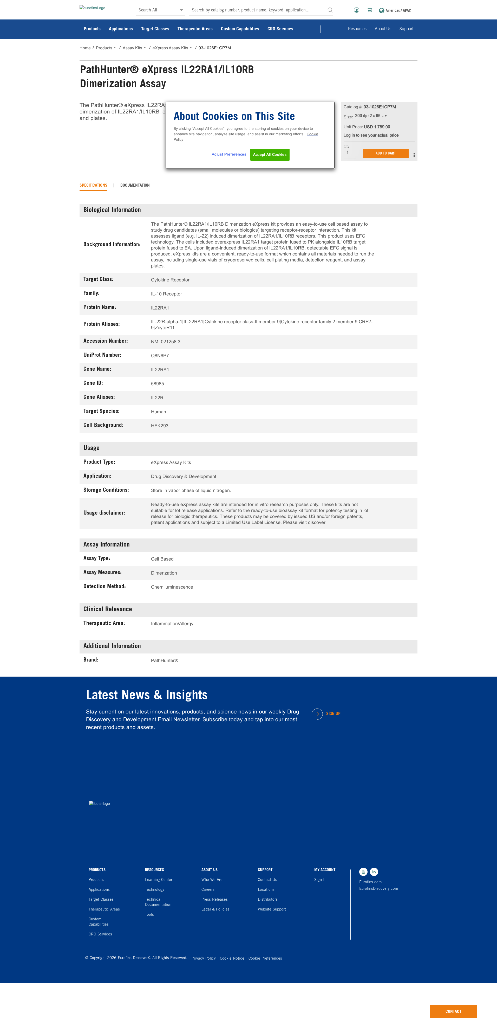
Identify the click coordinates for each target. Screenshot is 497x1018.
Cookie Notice (232, 959)
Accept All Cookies (270, 154)
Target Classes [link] (155, 29)
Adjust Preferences (229, 154)
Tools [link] (149, 915)
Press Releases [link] (214, 900)
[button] (330, 9)
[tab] (93, 185)
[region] (250, 135)
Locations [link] (266, 890)
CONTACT (453, 1012)
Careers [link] (207, 890)
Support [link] (406, 29)
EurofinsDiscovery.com (377, 889)
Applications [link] (121, 29)
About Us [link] (383, 29)
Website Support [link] (272, 910)
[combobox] (261, 10)
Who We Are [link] (212, 880)
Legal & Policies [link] (215, 910)
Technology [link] (154, 890)
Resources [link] (357, 29)
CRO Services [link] (280, 29)
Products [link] (92, 29)
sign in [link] (320, 880)
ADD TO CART (386, 154)
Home (85, 48)
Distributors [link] (268, 900)
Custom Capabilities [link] (240, 29)
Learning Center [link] (158, 880)
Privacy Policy (204, 959)
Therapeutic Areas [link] (195, 29)
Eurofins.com (370, 882)
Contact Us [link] (267, 880)
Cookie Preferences (265, 959)
